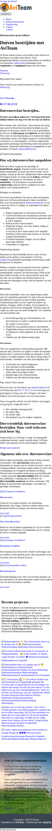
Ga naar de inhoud (8, 1)
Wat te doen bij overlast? (10, 521)
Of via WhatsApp (7, 98)
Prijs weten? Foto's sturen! (12, 382)
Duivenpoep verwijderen (10, 546)
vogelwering (19, 63)
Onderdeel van (12, 822)
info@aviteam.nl (39, 387)
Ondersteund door (38, 822)
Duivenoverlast (6, 497)
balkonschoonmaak (34, 202)
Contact (9, 29)
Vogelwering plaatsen (10, 249)
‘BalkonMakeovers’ (27, 149)
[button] (29, 27)
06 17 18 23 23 (8, 104)
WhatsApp (5, 87)
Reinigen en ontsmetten (10, 192)
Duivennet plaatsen (7, 571)
